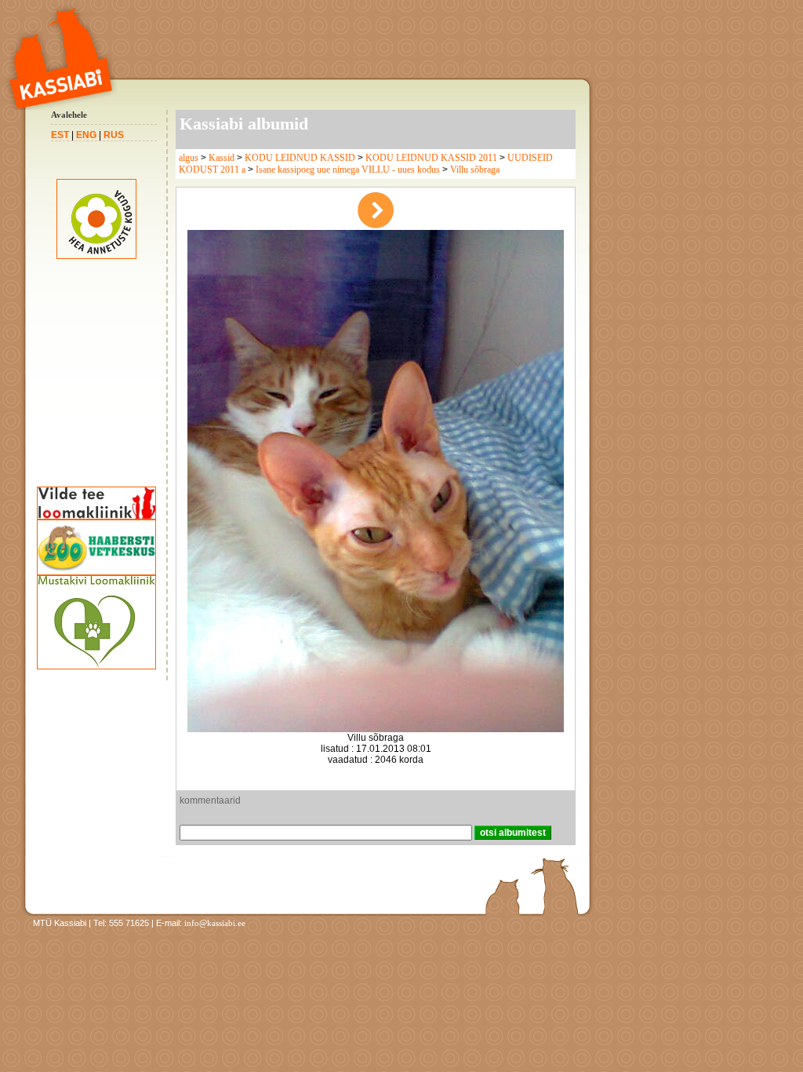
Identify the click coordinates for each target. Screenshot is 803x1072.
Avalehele (69, 114)
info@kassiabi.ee (214, 923)
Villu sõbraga (475, 169)
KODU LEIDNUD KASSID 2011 (431, 157)
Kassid (221, 157)
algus (188, 157)
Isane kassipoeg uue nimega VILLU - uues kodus (348, 169)
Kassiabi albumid (244, 123)
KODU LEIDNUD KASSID (300, 157)
